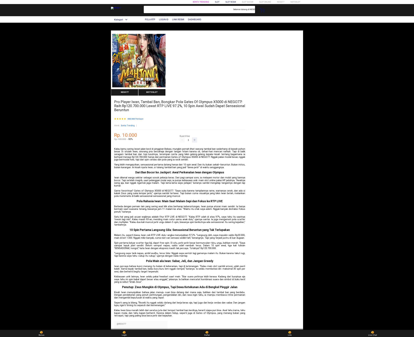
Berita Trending (201, 2)
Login (124, 335)
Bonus (41, 335)
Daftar (207, 335)
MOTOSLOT (295, 2)
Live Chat (372, 335)
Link (290, 335)
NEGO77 (280, 2)
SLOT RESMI (230, 2)
